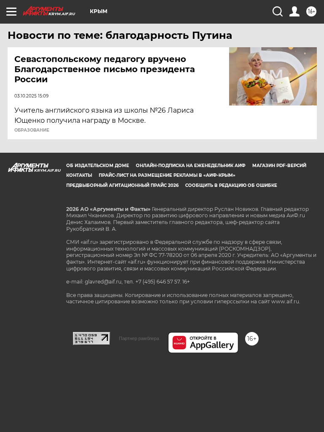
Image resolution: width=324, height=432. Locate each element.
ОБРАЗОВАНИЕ (31, 130)
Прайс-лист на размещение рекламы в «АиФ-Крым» (167, 175)
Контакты (79, 175)
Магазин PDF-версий (279, 165)
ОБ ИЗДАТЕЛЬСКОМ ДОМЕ (97, 165)
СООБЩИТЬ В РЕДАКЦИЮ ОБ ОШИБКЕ (231, 185)
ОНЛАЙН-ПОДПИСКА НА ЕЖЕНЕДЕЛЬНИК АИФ (191, 165)
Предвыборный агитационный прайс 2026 (122, 185)
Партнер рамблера (139, 338)
